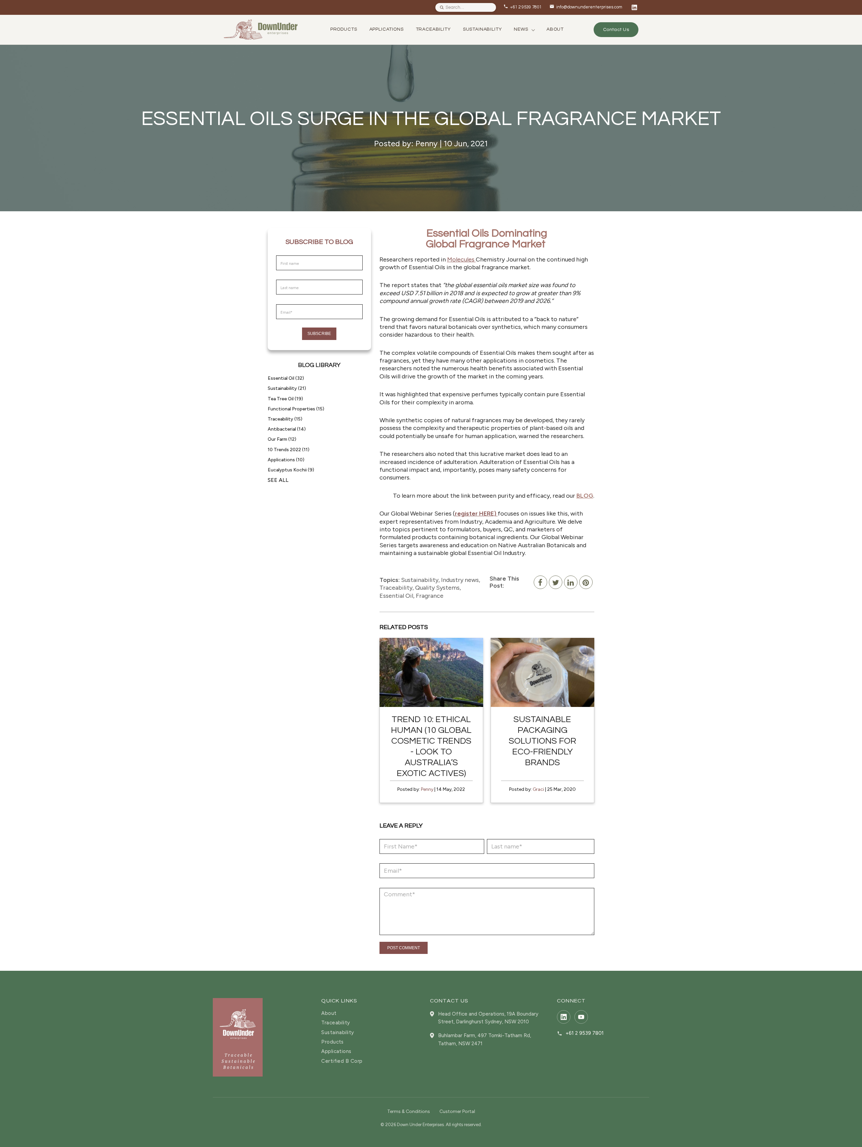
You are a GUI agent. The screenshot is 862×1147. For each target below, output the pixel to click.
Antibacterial (287, 429)
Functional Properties (296, 409)
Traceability (285, 419)
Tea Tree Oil (285, 399)
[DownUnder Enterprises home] (238, 1037)
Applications (286, 460)
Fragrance (429, 595)
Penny (427, 789)
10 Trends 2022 (288, 450)
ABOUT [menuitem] (555, 29)
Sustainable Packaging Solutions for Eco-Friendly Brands (542, 741)
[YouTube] (581, 1017)
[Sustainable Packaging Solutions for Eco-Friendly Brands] (542, 672)
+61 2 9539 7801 (585, 1033)
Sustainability (287, 388)
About (328, 1013)
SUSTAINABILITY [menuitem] (482, 29)
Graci (538, 789)
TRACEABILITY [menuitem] (433, 29)
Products (332, 1042)
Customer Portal (457, 1111)
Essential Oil (286, 378)
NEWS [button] (521, 29)
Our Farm (282, 439)
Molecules (461, 259)
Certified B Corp (341, 1061)
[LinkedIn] (634, 7)
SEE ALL (278, 480)
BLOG (584, 495)
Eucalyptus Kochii (291, 470)
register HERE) (476, 513)
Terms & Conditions (408, 1111)
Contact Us (616, 29)
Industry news (460, 580)
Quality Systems (437, 587)
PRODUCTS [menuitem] (343, 29)
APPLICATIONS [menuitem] (386, 29)
